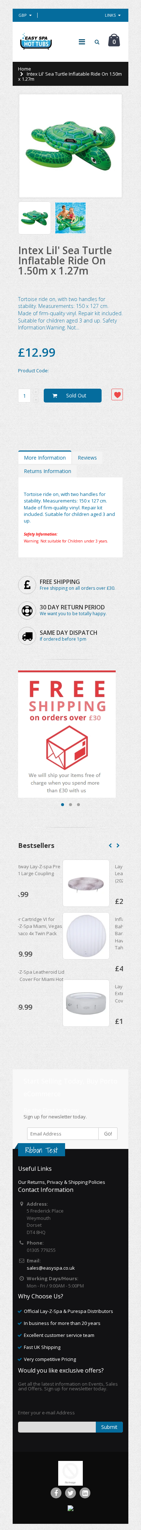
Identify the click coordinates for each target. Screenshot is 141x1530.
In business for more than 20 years (62, 1323)
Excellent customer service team (59, 1335)
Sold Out (76, 395)
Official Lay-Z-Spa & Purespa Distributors (68, 1311)
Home (24, 68)
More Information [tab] (45, 457)
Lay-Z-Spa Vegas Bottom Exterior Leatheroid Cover (97, 993)
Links (110, 15)
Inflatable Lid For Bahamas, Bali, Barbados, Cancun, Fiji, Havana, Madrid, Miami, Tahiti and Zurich (96, 933)
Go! (108, 1133)
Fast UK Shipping (42, 1347)
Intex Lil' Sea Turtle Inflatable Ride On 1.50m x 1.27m (65, 260)
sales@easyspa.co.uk (51, 1268)
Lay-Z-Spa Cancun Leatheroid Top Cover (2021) (94, 873)
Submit (109, 1426)
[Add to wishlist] (117, 394)
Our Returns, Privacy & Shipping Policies (61, 1182)
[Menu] (82, 42)
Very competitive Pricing (50, 1359)
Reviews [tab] (87, 457)
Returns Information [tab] (47, 471)
